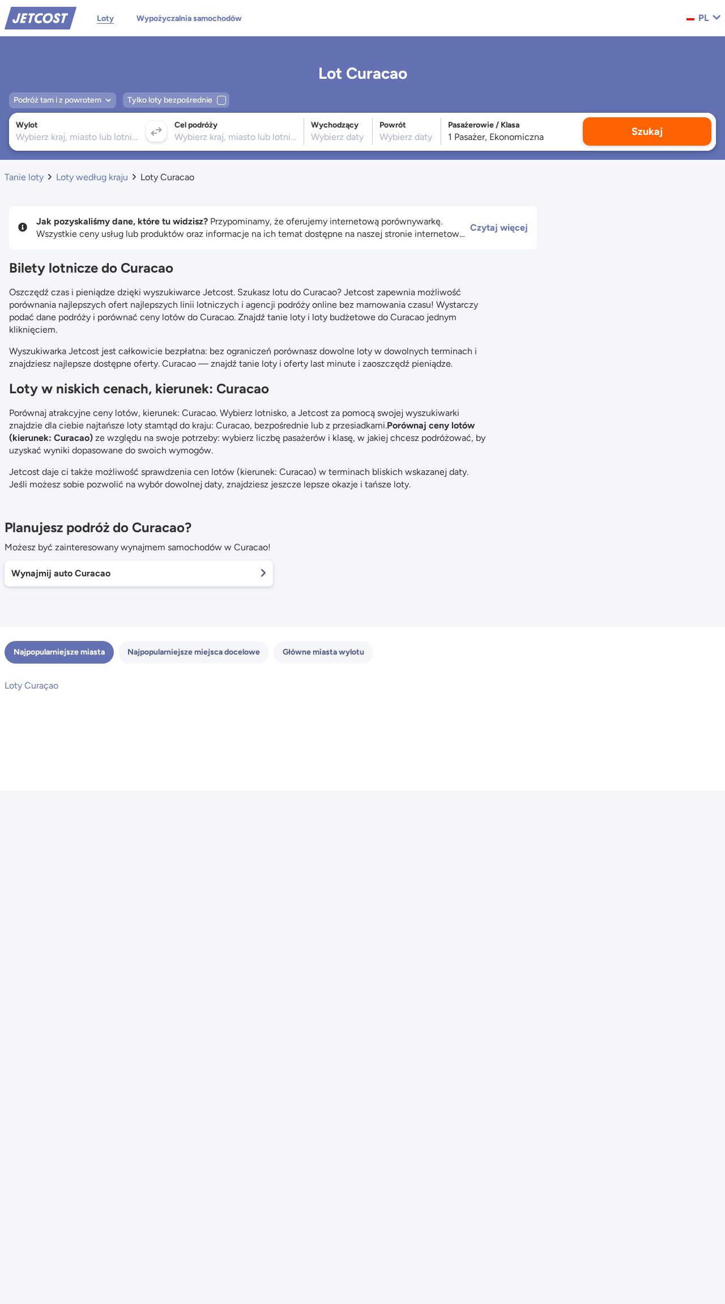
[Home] (40, 17)
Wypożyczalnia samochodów (189, 18)
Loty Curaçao (31, 685)
